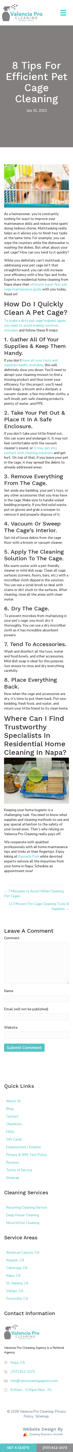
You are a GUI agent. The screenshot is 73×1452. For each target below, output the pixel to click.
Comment (11, 938)
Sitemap (12, 1177)
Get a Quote (18, 1448)
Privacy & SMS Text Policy (26, 1154)
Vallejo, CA (14, 1291)
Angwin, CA (15, 1260)
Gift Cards (14, 1139)
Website (10, 1027)
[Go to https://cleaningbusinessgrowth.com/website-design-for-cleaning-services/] (33, 1432)
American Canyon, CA (22, 1252)
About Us (13, 1101)
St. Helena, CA (17, 1283)
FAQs (10, 1131)
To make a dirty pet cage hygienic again (34, 320)
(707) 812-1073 (22, 1371)
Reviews (12, 1162)
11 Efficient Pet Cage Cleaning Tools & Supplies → (39, 906)
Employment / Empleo (23, 1147)
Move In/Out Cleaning (22, 1223)
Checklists (14, 1124)
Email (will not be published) (26, 1009)
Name (8, 991)
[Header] (63, 12)
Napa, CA (13, 1275)
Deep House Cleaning (22, 1215)
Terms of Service (19, 1170)
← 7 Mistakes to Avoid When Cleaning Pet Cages (34, 893)
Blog (9, 1108)
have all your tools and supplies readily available (31, 363)
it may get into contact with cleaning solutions (30, 450)
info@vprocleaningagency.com (34, 1380)
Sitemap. (42, 1416)
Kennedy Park (28, 856)
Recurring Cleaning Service (26, 1207)
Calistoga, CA (16, 1268)
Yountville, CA (17, 1298)
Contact (12, 1116)
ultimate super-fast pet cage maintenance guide (35, 287)
